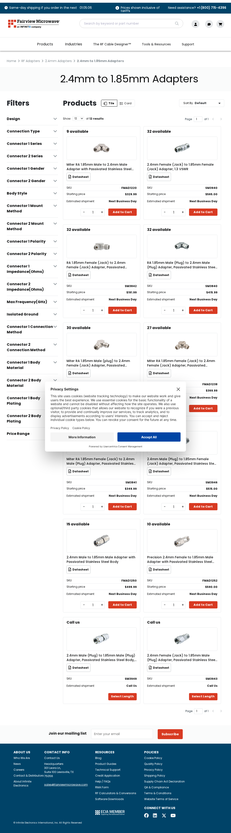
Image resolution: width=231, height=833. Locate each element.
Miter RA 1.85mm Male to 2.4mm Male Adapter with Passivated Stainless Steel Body (99, 166)
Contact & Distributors (29, 775)
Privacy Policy (153, 770)
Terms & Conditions (157, 793)
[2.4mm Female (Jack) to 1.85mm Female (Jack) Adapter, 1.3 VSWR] (182, 141)
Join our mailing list (68, 733)
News (17, 764)
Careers (19, 770)
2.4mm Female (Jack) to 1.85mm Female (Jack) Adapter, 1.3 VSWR (180, 166)
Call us (73, 622)
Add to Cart (122, 212)
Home (11, 61)
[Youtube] (173, 816)
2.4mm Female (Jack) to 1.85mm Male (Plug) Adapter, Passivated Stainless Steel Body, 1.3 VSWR (181, 657)
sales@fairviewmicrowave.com (66, 785)
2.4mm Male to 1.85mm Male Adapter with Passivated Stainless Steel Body (101, 559)
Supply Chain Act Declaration (164, 781)
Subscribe (170, 734)
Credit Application (107, 775)
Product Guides (105, 764)
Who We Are (22, 758)
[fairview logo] (34, 23)
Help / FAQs (103, 781)
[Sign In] (197, 24)
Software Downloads (109, 799)
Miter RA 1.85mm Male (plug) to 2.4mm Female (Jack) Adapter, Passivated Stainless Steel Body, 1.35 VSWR (98, 363)
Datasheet (80, 177)
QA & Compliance (156, 787)
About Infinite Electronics (22, 783)
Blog (98, 758)
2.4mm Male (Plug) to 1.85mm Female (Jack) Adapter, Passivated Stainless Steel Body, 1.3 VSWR (182, 461)
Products (45, 44)
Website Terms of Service (161, 799)
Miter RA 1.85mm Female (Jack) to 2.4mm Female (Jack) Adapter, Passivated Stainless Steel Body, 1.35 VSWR (181, 363)
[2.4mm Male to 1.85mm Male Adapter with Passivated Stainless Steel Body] (101, 534)
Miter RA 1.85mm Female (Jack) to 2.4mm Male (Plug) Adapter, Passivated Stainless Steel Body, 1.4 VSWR (101, 461)
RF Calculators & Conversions (115, 793)
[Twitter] (164, 816)
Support (188, 44)
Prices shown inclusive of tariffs (140, 9)
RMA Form (102, 787)
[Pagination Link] (213, 119)
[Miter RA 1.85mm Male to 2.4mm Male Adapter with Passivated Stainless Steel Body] (101, 141)
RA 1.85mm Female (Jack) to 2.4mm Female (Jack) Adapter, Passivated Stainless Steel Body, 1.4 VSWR (96, 264)
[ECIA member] (110, 812)
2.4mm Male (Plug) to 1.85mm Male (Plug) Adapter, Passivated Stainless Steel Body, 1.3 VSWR (101, 657)
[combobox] (131, 23)
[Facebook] (146, 816)
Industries (73, 44)
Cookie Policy (153, 758)
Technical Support (107, 770)
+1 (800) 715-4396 (211, 7)
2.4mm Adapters (58, 61)
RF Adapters (30, 61)
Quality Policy (153, 764)
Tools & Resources (156, 44)
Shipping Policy (154, 775)
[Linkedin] (155, 816)
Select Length (122, 696)
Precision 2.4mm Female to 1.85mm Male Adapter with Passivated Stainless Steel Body (180, 559)
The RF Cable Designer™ (112, 44)
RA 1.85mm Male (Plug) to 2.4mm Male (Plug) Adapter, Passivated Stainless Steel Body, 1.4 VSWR (181, 264)
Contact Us (52, 758)
